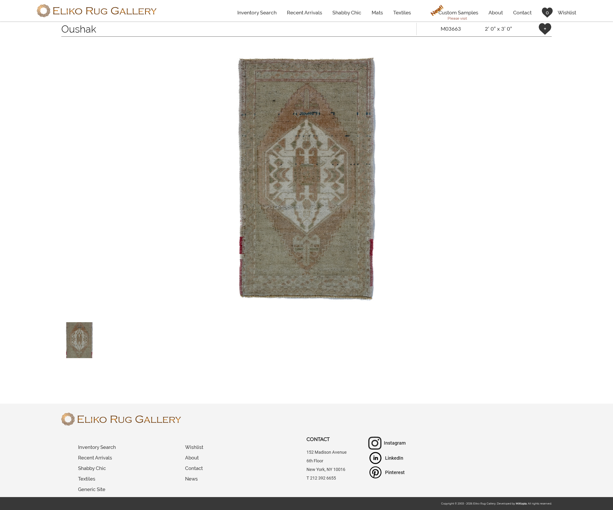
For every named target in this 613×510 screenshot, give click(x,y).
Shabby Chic (346, 13)
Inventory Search (257, 13)
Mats (377, 13)
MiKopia (521, 503)
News (191, 479)
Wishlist (194, 447)
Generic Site (91, 489)
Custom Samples (454, 13)
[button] (306, 179)
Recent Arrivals (304, 13)
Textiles (402, 13)
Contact (522, 13)
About (495, 13)
